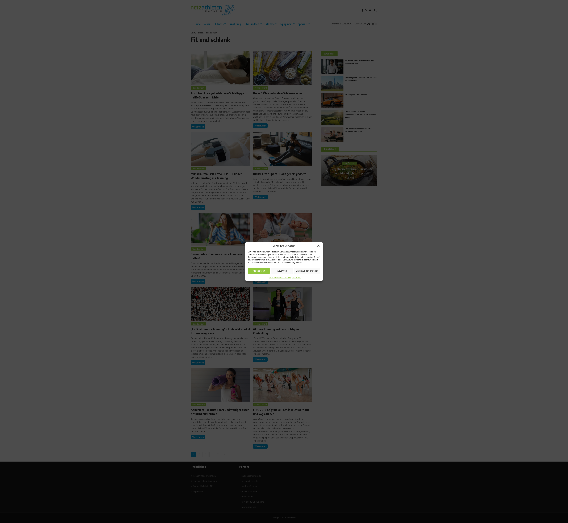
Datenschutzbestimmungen (280, 277)
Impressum (296, 277)
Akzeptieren (259, 270)
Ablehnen (282, 270)
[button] (318, 245)
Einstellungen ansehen (307, 270)
